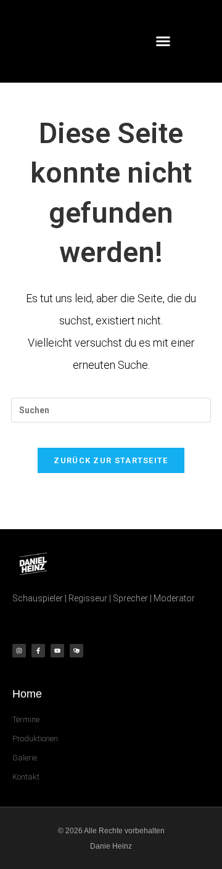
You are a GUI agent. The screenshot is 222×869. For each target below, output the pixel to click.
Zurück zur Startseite (111, 460)
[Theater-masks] (76, 650)
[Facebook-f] (38, 650)
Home (27, 694)
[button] (163, 41)
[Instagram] (19, 650)
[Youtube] (57, 650)
